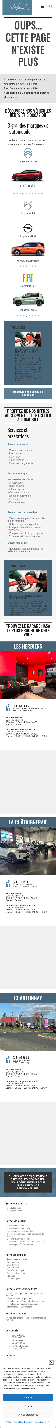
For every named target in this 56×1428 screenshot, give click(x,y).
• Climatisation (16, 489)
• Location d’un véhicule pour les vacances (25, 1241)
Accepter (28, 1397)
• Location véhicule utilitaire (18, 1228)
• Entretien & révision (19, 495)
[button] (51, 1362)
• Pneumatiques (16, 502)
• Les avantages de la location (19, 1231)
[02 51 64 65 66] (9, 706)
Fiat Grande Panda (28, 310)
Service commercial (17, 444)
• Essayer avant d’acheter (17, 1239)
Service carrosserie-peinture (22, 512)
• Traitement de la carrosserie (23, 536)
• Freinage (13, 499)
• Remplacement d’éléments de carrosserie (24, 528)
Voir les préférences (28, 1414)
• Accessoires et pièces (20, 479)
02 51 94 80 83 (21, 1057)
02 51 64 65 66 (21, 706)
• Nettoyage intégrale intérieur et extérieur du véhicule (25, 550)
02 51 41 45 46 (21, 882)
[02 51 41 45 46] (9, 882)
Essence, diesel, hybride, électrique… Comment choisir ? (27, 352)
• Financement (15, 460)
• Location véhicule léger (17, 1225)
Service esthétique (17, 543)
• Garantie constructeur (20, 450)
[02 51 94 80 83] (9, 1058)
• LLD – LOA (14, 456)
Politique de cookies (14, 1422)
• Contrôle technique (19, 492)
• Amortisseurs (16, 482)
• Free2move (14, 453)
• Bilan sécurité (16, 486)
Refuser (28, 1406)
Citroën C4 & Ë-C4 (28, 186)
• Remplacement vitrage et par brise (27, 533)
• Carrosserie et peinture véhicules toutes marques (26, 519)
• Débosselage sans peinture (23, 524)
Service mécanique (17, 473)
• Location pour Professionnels (19, 1244)
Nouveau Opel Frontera (28, 260)
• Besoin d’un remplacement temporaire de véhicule (25, 1235)
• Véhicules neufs (13, 1208)
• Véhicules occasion (15, 1211)
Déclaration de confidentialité (36, 1422)
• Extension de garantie (20, 463)
